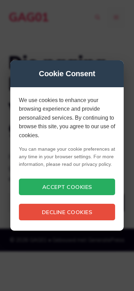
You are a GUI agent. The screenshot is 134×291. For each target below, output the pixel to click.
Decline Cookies (67, 212)
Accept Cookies (67, 186)
